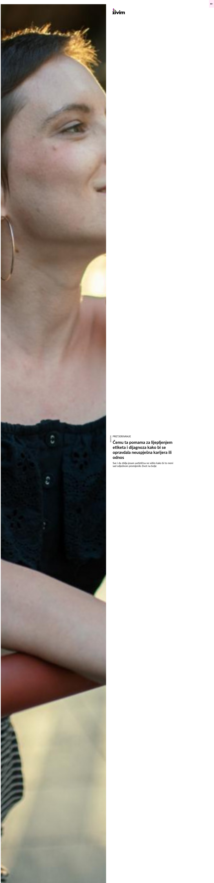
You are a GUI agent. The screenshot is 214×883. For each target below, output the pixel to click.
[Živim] (143, 11)
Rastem (110, 438)
